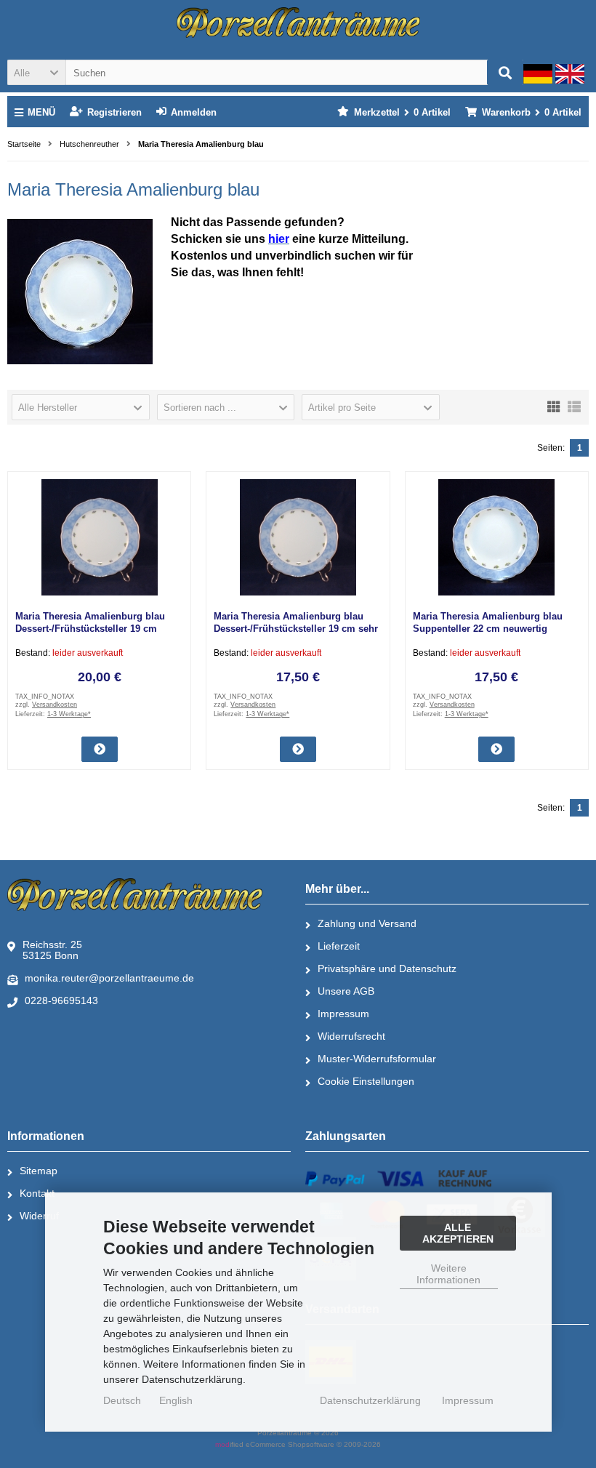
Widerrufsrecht (351, 1036)
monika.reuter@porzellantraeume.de (109, 978)
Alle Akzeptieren (458, 1233)
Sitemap (38, 1170)
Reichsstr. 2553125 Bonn (52, 950)
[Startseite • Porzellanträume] (298, 22)
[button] (36, 72)
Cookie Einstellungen (366, 1081)
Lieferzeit (339, 946)
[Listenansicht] (574, 405)
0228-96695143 (61, 1000)
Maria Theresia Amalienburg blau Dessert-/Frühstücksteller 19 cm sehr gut (296, 628)
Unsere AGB (346, 991)
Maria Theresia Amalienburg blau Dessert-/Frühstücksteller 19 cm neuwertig (90, 628)
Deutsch (122, 1400)
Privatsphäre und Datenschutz (387, 968)
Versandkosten (54, 704)
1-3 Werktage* (69, 714)
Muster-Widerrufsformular (377, 1058)
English (176, 1400)
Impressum (343, 1013)
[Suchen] (505, 72)
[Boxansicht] (554, 405)
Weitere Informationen (448, 1273)
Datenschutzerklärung (370, 1400)
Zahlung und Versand (367, 923)
